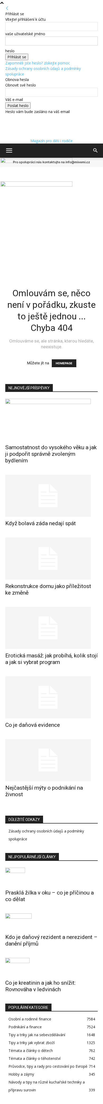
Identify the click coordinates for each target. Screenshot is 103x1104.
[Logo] (36, 161)
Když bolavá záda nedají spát (40, 523)
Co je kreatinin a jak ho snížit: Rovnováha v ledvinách (40, 986)
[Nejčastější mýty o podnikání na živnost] (51, 760)
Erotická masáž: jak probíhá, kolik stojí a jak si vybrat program (51, 658)
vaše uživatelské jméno (25, 33)
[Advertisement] (51, 220)
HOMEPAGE (64, 363)
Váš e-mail (14, 99)
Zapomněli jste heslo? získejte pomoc (37, 62)
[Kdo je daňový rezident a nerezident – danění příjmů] (51, 922)
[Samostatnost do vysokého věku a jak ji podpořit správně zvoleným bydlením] (51, 420)
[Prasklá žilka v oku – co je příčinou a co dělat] (51, 877)
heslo (10, 50)
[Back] (7, 8)
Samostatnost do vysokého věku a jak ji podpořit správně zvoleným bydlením (51, 454)
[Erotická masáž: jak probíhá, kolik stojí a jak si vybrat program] (51, 628)
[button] (9, 151)
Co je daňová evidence (32, 725)
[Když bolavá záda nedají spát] (51, 496)
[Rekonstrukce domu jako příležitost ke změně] (51, 559)
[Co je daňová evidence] (51, 697)
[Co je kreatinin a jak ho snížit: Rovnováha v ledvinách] (51, 967)
